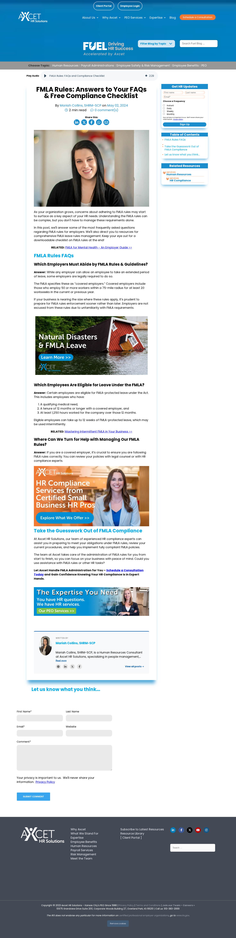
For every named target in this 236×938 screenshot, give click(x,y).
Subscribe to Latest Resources (142, 829)
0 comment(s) (106, 110)
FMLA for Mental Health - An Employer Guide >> (98, 247)
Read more (61, 660)
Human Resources (65, 65)
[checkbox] (184, 109)
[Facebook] (79, 666)
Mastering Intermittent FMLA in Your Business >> (98, 432)
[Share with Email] (106, 122)
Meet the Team (81, 858)
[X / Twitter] (72, 666)
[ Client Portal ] (131, 838)
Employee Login (130, 6)
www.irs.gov (182, 915)
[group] (99, 76)
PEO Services (133, 18)
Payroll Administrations (97, 65)
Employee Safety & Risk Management (143, 65)
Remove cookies (118, 923)
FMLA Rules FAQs (175, 139)
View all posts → (134, 666)
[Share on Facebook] (91, 122)
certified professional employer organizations (144, 915)
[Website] (58, 666)
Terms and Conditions (148, 905)
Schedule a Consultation (197, 17)
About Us (88, 18)
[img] (146, 76)
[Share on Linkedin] (77, 122)
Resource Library (132, 833)
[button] (45, 76)
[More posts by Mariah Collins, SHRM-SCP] (45, 645)
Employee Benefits (185, 65)
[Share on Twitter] (84, 122)
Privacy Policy (178, 119)
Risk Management (83, 854)
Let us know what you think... (182, 154)
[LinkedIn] (65, 666)
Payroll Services (82, 850)
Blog (173, 18)
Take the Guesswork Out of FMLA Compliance (182, 148)
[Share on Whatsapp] (99, 122)
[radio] (184, 105)
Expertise (156, 18)
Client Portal (103, 6)
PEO (204, 65)
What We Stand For (84, 833)
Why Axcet (109, 18)
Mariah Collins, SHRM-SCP (81, 105)
